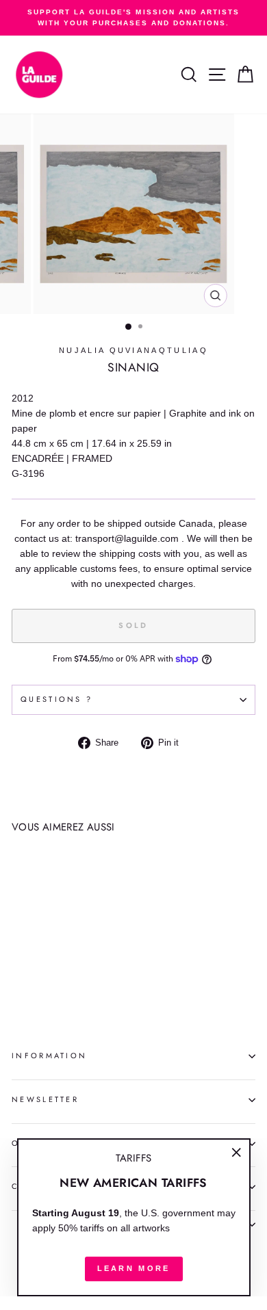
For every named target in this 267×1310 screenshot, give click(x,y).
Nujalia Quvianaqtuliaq (133, 350)
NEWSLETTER (45, 1099)
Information (49, 1055)
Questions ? (56, 699)
